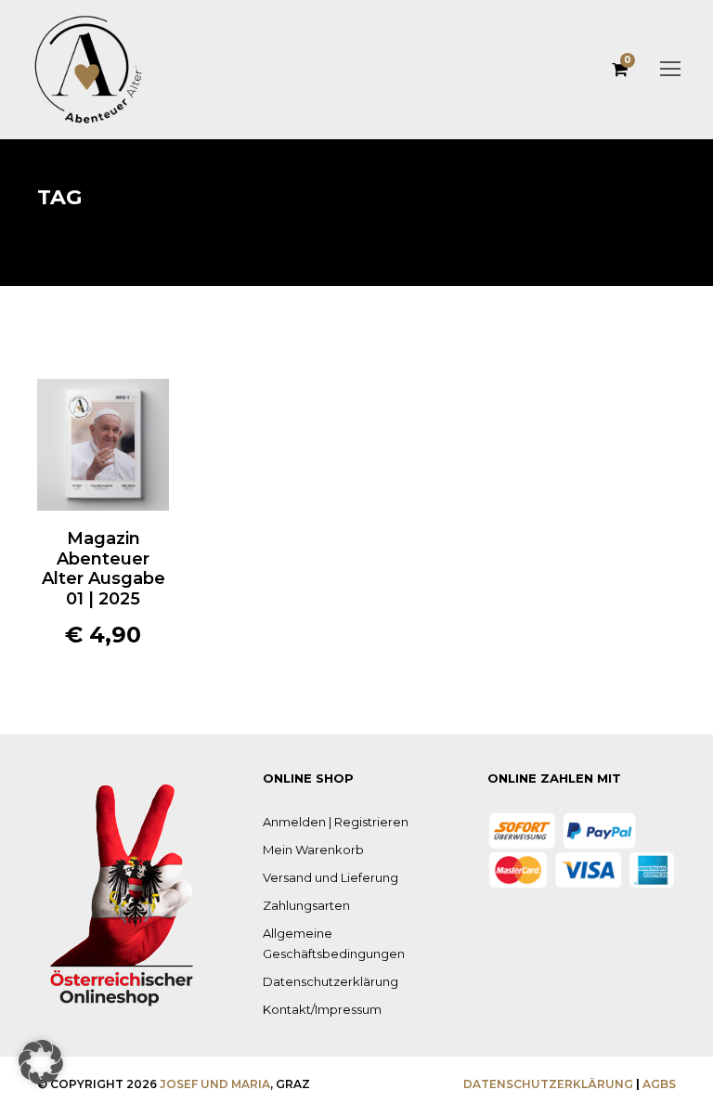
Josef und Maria (215, 1084)
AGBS (659, 1084)
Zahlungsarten (306, 905)
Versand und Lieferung (330, 877)
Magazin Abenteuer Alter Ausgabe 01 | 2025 (103, 568)
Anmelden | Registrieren (335, 821)
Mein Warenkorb (313, 849)
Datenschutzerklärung (330, 981)
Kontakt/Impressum (322, 1009)
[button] (103, 428)
